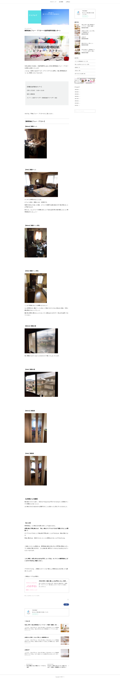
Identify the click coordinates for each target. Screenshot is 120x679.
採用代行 (77, 67)
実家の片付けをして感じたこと (87, 43)
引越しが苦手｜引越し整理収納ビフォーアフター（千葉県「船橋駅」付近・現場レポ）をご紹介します (47, 624)
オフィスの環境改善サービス (81, 61)
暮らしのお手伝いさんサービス (82, 64)
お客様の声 (27, 650)
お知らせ (77, 70)
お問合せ (68, 1)
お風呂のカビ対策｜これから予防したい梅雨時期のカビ (37, 637)
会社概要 (61, 1)
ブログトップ (53, 1)
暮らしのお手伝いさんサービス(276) (32, 595)
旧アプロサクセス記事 (80, 73)
